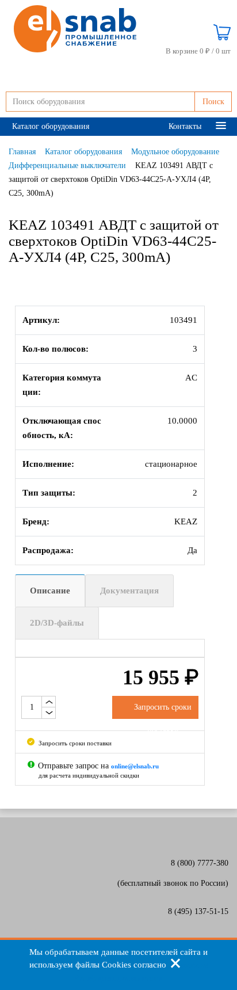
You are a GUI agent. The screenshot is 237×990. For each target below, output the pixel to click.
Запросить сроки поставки (74, 743)
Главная (22, 151)
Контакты (185, 126)
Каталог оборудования (50, 126)
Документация (129, 590)
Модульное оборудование (175, 151)
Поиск (213, 101)
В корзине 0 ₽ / (198, 51)
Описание (50, 590)
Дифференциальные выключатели (67, 165)
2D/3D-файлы (57, 622)
